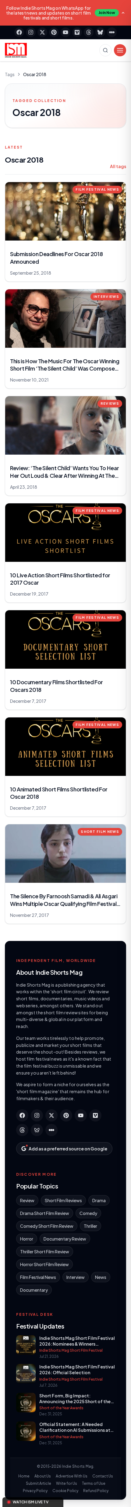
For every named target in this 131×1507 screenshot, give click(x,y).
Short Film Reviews (63, 1200)
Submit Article (38, 1483)
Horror (26, 1238)
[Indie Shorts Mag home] (16, 50)
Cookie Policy (65, 1490)
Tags (10, 74)
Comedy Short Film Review (46, 1226)
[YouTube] (65, 32)
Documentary (34, 1290)
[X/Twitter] (42, 32)
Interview (75, 1277)
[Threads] (89, 32)
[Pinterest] (54, 32)
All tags (118, 166)
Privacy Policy (35, 1490)
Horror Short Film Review (44, 1264)
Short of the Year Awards (61, 1408)
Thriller (90, 1226)
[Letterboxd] (112, 32)
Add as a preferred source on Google (68, 1148)
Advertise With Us (71, 1476)
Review (27, 1200)
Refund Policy (95, 1490)
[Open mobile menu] (120, 50)
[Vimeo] (77, 32)
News (100, 1277)
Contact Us (102, 1476)
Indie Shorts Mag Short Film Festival (71, 1350)
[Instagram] (31, 32)
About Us (42, 1476)
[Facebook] (19, 32)
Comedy (88, 1213)
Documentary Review (65, 1238)
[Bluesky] (100, 32)
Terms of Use (93, 1483)
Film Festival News (38, 1277)
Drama (99, 1200)
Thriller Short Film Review (44, 1251)
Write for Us (66, 1483)
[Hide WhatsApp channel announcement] (123, 13)
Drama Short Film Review (44, 1213)
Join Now (106, 12)
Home (24, 1476)
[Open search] (105, 50)
